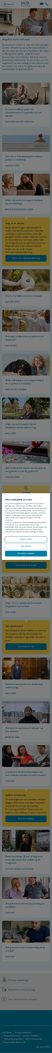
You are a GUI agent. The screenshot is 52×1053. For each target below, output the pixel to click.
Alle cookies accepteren (26, 553)
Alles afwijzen (26, 546)
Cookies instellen (26, 539)
